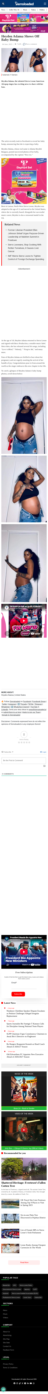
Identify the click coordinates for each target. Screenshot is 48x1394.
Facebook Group (39, 701)
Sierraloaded (15, 701)
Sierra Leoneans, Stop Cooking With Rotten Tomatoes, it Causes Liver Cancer (24, 248)
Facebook (27, 701)
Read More (24, 1262)
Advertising (7, 1335)
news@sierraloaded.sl (37, 710)
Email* (14, 983)
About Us (6, 1332)
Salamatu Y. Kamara (9, 75)
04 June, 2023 (7, 44)
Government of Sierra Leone (12, 1289)
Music (25, 10)
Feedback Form (8, 1350)
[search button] (3, 4)
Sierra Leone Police (26, 1285)
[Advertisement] (24, 114)
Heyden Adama (7, 695)
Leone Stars (27, 1297)
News (3, 10)
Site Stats (6, 1343)
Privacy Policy (8, 1364)
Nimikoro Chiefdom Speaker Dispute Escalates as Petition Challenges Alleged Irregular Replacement (26, 1013)
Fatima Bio (38, 1297)
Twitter (4, 704)
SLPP (35, 1289)
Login (44, 752)
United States (20, 695)
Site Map (6, 1339)
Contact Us (7, 1346)
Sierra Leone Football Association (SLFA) (25, 1293)
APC (14, 1285)
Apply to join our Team (31, 712)
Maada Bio (6, 1285)
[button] (45, 3)
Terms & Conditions (10, 1368)
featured (5, 1293)
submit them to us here (12, 712)
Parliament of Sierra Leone (11, 1297)
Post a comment (31, 44)
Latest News (10, 1003)
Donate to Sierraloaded (11, 715)
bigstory (27, 1289)
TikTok (30, 704)
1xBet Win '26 (14, 10)
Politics (42, 10)
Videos (33, 10)
